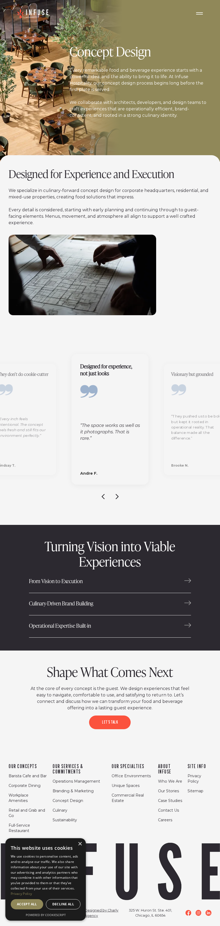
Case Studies (170, 800)
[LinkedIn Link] (208, 913)
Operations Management (76, 781)
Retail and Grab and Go (27, 813)
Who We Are (170, 781)
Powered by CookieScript (46, 915)
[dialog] (45, 879)
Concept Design (68, 800)
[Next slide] (117, 496)
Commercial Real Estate (128, 798)
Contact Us (168, 810)
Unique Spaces (126, 785)
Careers (165, 820)
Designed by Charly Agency (101, 913)
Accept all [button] (27, 904)
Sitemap (195, 791)
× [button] (80, 844)
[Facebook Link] (188, 913)
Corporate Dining (25, 785)
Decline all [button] (63, 904)
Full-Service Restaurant (19, 828)
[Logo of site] (32, 13)
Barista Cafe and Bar (28, 776)
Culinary (60, 810)
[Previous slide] (103, 496)
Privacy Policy (194, 779)
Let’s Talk (110, 722)
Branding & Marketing (73, 791)
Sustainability (65, 820)
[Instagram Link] (198, 913)
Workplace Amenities (18, 798)
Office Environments (131, 776)
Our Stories (168, 791)
